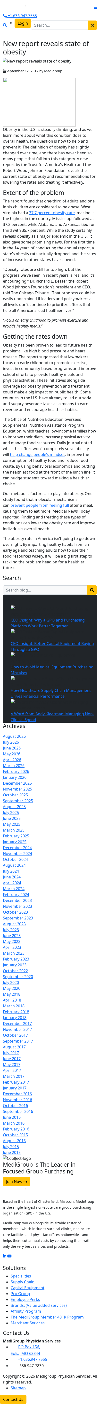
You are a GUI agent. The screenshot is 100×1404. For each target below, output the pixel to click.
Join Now (14, 1181)
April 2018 (12, 1000)
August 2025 (14, 806)
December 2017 (17, 1023)
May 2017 (11, 1064)
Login (23, 23)
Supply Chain (22, 1282)
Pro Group (20, 1293)
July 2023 (11, 929)
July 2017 (11, 1053)
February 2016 (16, 1129)
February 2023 (16, 959)
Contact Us (13, 1399)
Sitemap (18, 1388)
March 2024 (14, 888)
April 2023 (12, 947)
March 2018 (14, 1006)
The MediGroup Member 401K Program (47, 1317)
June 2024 (12, 877)
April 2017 (12, 1070)
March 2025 (14, 830)
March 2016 (14, 1123)
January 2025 (14, 842)
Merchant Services (28, 1323)
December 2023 (17, 900)
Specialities (21, 1276)
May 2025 (11, 824)
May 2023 (11, 941)
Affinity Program (26, 1311)
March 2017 (14, 1076)
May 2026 (11, 754)
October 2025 (15, 795)
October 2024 (15, 859)
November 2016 (17, 1099)
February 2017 (16, 1082)
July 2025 (11, 812)
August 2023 (14, 924)
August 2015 (14, 1140)
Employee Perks (25, 1299)
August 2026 (14, 736)
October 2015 (15, 1135)
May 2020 (11, 988)
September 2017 (18, 1041)
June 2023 (12, 935)
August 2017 (14, 1047)
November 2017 (17, 1029)
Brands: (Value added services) (39, 1305)
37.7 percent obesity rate (52, 212)
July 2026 (11, 742)
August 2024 (14, 865)
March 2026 (14, 765)
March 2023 (14, 953)
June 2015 (12, 1152)
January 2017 (14, 1088)
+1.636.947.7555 (22, 15)
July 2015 (11, 1146)
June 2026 (12, 748)
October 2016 (15, 1105)
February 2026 (16, 771)
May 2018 (11, 994)
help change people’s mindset (37, 454)
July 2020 (11, 982)
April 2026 (12, 759)
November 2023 (17, 906)
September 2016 (18, 1111)
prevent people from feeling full (39, 505)
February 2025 (16, 836)
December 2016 (17, 1094)
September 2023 (18, 918)
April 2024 (12, 883)
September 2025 (18, 800)
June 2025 (12, 818)
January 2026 (14, 777)
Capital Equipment (27, 1287)
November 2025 (17, 789)
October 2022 (15, 970)
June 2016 (12, 1117)
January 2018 (14, 1017)
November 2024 (17, 853)
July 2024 (11, 871)
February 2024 (16, 894)
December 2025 (17, 783)
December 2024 (17, 847)
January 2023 (14, 965)
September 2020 (18, 976)
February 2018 (16, 1011)
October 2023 (15, 912)
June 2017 (12, 1058)
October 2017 (15, 1035)
